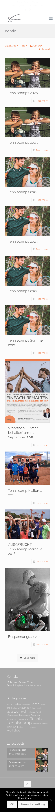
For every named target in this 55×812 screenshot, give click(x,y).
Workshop (13, 730)
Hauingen (25, 707)
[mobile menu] (50, 18)
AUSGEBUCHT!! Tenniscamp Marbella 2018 (25, 549)
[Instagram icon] (29, 9)
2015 (8, 704)
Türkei (20, 727)
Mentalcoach (14, 715)
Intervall (10, 712)
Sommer (35, 715)
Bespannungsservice (24, 637)
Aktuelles (16, 704)
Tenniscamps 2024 (23, 192)
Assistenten (26, 704)
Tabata (26, 719)
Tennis (36, 718)
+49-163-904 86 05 (28, 2)
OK (12, 804)
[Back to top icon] (27, 784)
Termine (44, 724)
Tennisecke (36, 724)
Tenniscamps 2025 (23, 142)
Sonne (21, 719)
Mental (38, 712)
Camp (35, 704)
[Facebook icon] (26, 9)
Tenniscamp (19, 722)
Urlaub (26, 727)
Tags (23, 46)
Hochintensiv (36, 708)
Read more (42, 100)
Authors (36, 46)
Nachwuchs (25, 715)
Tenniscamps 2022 (23, 291)
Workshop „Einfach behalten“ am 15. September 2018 (23, 432)
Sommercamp (12, 719)
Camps (43, 704)
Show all (45, 49)
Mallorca (31, 712)
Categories (10, 46)
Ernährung (15, 708)
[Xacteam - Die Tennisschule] (27, 18)
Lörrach (20, 711)
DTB (8, 708)
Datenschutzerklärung (33, 804)
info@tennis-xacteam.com (29, 5)
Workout (33, 727)
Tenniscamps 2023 (23, 241)
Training (11, 726)
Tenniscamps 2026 (23, 93)
